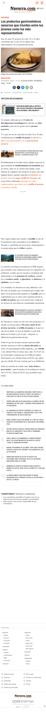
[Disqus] (22, 536)
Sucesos (6, 638)
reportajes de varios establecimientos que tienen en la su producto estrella (22, 184)
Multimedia (28, 658)
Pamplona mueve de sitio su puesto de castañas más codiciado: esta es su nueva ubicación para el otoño (24, 459)
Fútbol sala (29, 646)
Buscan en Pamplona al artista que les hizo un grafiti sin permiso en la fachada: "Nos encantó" (29, 108)
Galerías (28, 661)
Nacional (27, 652)
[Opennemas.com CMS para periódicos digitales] (23, 703)
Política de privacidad (11, 687)
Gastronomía (28, 92)
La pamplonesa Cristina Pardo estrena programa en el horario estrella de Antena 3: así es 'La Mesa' (25, 477)
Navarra (5, 632)
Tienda (28, 684)
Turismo (28, 681)
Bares (36, 92)
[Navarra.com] (23, 9)
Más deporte (29, 648)
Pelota (28, 640)
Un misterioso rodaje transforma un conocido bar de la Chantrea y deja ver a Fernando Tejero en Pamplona (26, 431)
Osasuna (6, 664)
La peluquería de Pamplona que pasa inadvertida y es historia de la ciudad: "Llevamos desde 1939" (29, 153)
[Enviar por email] (31, 87)
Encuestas (7, 660)
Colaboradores (8, 655)
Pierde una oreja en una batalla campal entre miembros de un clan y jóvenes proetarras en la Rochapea (25, 403)
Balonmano (29, 643)
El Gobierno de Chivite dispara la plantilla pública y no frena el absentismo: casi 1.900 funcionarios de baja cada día (24, 413)
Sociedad (6, 643)
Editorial (6, 652)
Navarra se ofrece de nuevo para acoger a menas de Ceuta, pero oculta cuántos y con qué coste (26, 468)
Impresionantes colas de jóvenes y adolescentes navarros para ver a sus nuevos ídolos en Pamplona (28, 312)
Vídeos (28, 664)
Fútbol (27, 635)
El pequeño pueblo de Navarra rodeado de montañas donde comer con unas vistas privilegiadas (28, 257)
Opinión (5, 650)
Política (6, 635)
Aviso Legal (29, 674)
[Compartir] (14, 87)
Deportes (28, 632)
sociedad (7, 92)
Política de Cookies (10, 684)
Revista (27, 655)
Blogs (5, 658)
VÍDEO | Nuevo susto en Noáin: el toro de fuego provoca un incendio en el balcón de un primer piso (25, 422)
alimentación (17, 92)
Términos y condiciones (25, 494)
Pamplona (6, 646)
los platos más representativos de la (21, 140)
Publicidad (7, 681)
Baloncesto (29, 638)
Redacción (5, 78)
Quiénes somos (9, 674)
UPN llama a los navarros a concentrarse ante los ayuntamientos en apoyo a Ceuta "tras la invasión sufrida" (24, 440)
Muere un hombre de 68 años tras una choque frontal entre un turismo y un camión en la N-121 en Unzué (25, 450)
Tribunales (7, 640)
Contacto (7, 677)
